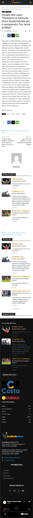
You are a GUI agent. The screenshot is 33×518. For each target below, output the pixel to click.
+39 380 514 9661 (9, 460)
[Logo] (16, 2)
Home (3, 7)
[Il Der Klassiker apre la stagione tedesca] (6, 213)
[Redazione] (3, 31)
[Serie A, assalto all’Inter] (6, 194)
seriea (12, 114)
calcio (7, 7)
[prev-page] (3, 225)
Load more (16, 308)
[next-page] (6, 225)
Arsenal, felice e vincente (19, 181)
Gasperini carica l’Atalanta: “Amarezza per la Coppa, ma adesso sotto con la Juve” (8, 142)
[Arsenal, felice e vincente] (6, 181)
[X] (13, 35)
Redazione (8, 31)
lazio (8, 114)
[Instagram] (14, 491)
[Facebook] (9, 35)
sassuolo (18, 114)
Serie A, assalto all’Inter (18, 193)
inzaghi (23, 114)
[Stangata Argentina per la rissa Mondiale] (6, 293)
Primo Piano (8, 11)
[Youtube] (23, 491)
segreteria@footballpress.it (12, 457)
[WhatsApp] (17, 35)
